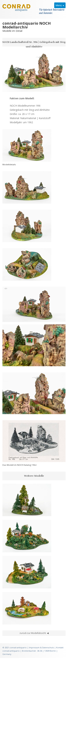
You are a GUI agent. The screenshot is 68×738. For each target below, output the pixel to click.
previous (7, 317)
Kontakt (59, 647)
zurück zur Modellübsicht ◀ (34, 633)
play (12, 317)
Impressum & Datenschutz (41, 647)
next (18, 317)
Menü (58, 5)
